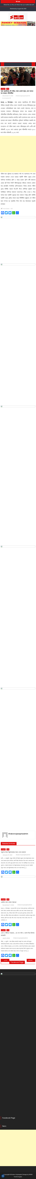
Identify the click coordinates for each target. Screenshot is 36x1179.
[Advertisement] (18, 45)
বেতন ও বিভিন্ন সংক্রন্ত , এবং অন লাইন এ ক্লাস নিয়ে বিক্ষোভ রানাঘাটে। (17, 934)
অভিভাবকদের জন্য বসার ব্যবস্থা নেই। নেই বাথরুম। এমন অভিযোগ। (31, 960)
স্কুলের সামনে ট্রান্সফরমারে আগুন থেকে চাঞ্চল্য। (13, 852)
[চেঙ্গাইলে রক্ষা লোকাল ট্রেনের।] (18, 886)
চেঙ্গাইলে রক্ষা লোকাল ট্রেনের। (8, 902)
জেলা (8, 89)
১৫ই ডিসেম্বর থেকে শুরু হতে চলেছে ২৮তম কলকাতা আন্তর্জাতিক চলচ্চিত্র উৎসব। (6, 960)
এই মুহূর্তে (3, 89)
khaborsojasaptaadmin (23, 96)
